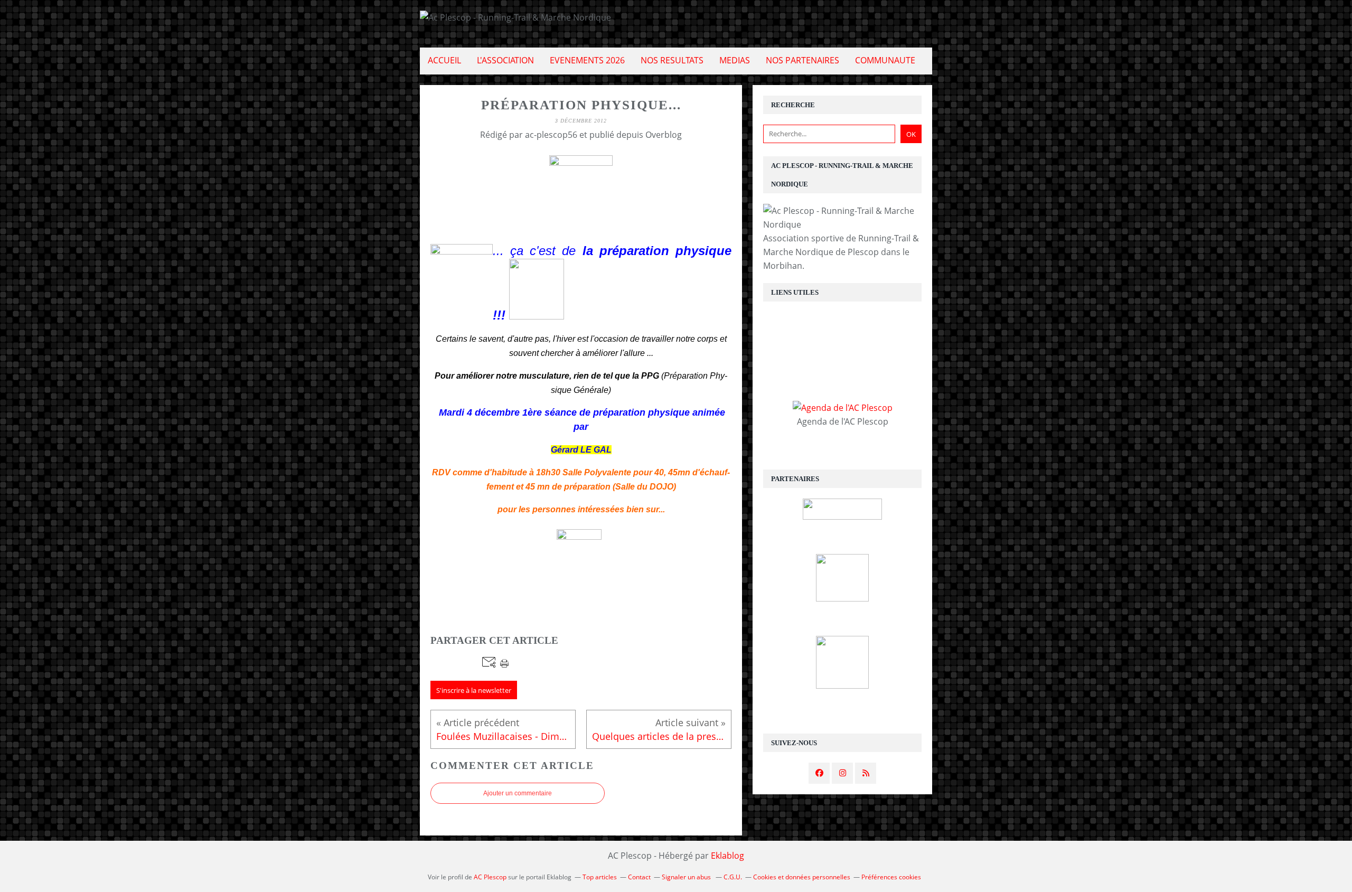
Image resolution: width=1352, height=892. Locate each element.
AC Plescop (490, 876)
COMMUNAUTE (885, 60)
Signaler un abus (687, 876)
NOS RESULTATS (672, 60)
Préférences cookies (891, 876)
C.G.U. (733, 876)
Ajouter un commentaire (517, 793)
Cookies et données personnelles (801, 876)
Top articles (600, 876)
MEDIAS (734, 60)
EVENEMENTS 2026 (587, 60)
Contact (639, 876)
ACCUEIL (444, 60)
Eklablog (727, 855)
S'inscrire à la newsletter (473, 690)
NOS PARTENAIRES (802, 60)
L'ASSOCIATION (505, 60)
